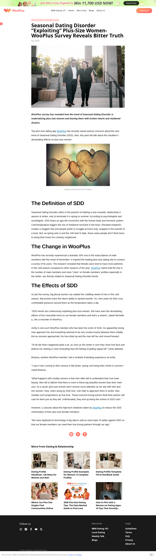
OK (151, 555)
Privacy (129, 540)
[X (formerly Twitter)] (78, 434)
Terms (128, 532)
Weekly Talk (98, 536)
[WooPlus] (14, 10)
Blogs (95, 540)
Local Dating (98, 532)
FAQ (127, 536)
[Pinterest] (71, 434)
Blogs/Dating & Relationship (45, 19)
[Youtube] (36, 529)
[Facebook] (85, 434)
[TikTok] (26, 529)
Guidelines (130, 528)
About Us (130, 543)
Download (144, 10)
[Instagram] (21, 529)
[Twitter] (41, 529)
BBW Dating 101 (100, 528)
